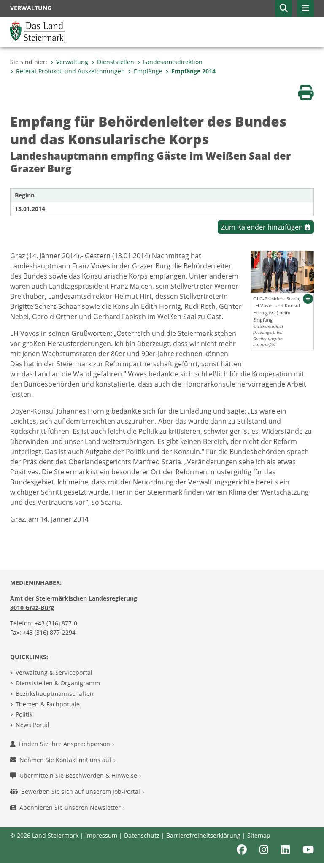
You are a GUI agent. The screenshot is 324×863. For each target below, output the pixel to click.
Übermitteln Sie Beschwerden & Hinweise (79, 775)
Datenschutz (141, 835)
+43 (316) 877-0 (56, 623)
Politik (24, 714)
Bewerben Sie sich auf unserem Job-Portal (81, 791)
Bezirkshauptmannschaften (55, 694)
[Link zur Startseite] (37, 31)
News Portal (32, 725)
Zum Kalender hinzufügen (263, 227)
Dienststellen (115, 62)
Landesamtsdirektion (172, 62)
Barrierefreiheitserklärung (203, 835)
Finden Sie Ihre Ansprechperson (65, 744)
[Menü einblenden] (305, 8)
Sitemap (258, 835)
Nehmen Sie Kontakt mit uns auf (66, 760)
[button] (283, 8)
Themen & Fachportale (48, 704)
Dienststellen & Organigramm (58, 683)
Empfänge (148, 71)
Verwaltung (72, 62)
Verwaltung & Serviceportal (54, 672)
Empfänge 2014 (193, 71)
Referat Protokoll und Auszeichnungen (70, 71)
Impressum (101, 835)
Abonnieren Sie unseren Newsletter (70, 807)
